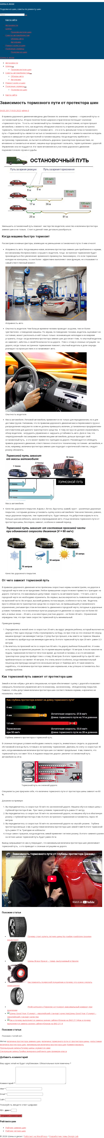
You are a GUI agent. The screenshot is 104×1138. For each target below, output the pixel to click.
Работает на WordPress (35, 1136)
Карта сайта (11, 19)
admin (24, 110)
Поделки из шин (19, 52)
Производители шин (21, 32)
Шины (8, 28)
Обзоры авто (17, 38)
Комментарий (7, 1083)
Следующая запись (33, 1051)
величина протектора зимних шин (24, 1041)
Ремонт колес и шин (15, 45)
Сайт (2, 1099)
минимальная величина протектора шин (46, 1044)
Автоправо (16, 42)
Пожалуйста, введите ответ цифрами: (18, 1104)
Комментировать (75, 1044)
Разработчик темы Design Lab (63, 1136)
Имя (3, 1088)
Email (3, 1094)
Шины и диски (7, 3)
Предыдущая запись (25, 1048)
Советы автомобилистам (17, 35)
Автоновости (11, 25)
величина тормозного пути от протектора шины (65, 1041)
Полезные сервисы (14, 48)
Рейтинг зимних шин (15, 1127)
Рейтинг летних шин (15, 1130)
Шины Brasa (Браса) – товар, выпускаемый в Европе (53, 961)
